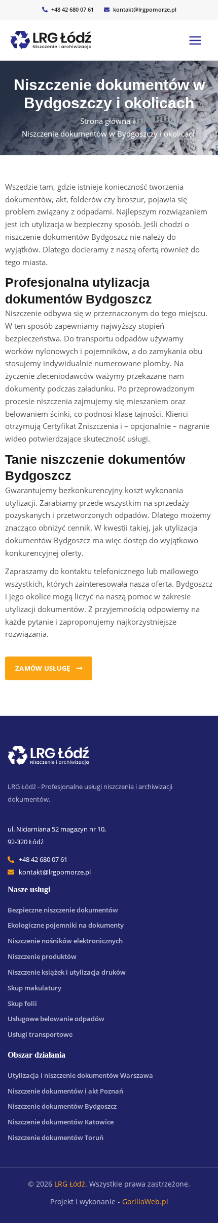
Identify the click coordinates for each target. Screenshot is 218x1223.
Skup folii (22, 1003)
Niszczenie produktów (42, 956)
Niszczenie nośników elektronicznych (65, 940)
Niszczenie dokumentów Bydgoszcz (62, 1106)
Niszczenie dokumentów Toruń (55, 1137)
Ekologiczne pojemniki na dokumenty (66, 925)
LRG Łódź (69, 1184)
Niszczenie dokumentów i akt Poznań (65, 1091)
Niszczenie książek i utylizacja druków (67, 972)
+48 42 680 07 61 (72, 9)
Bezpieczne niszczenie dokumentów (63, 909)
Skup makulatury (34, 987)
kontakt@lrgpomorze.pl (144, 9)
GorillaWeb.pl (145, 1201)
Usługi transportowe (40, 1034)
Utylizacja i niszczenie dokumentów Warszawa (80, 1075)
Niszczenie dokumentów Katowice (61, 1121)
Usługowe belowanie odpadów (56, 1018)
